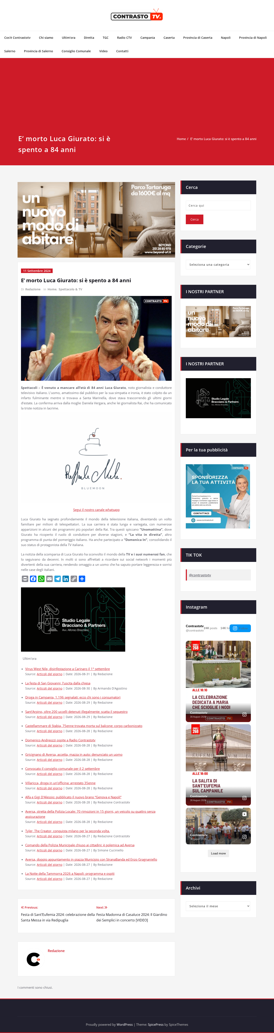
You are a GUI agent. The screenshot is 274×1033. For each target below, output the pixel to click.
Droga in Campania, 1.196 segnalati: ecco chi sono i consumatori (73, 697)
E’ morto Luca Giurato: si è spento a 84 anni (223, 139)
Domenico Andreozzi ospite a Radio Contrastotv (60, 740)
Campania (147, 38)
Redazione (32, 289)
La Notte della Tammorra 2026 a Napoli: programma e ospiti (70, 873)
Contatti (122, 51)
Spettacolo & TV (70, 289)
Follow (243, 628)
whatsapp (112, 510)
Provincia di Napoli (253, 38)
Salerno (9, 51)
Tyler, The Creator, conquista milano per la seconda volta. (67, 831)
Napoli (226, 38)
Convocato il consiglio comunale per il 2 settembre (62, 768)
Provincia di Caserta (197, 38)
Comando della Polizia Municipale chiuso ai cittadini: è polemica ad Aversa (79, 845)
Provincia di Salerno (38, 51)
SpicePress (156, 1024)
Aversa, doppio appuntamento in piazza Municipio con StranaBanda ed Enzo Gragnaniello (91, 859)
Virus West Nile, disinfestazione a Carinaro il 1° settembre (67, 669)
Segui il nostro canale (89, 510)
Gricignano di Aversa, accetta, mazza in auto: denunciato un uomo (73, 754)
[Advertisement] (137, 101)
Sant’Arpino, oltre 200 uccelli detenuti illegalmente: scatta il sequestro (76, 711)
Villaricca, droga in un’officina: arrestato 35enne (60, 783)
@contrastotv (200, 575)
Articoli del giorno (49, 674)
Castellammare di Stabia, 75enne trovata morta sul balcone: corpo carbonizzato (83, 726)
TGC (106, 38)
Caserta (169, 38)
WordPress (125, 1024)
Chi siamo (46, 38)
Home (181, 139)
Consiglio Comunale (76, 51)
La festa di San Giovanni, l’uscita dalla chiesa (57, 683)
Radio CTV (124, 38)
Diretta (89, 38)
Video (103, 51)
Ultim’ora (68, 38)
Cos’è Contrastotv (17, 38)
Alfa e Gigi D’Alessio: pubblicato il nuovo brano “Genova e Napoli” (73, 797)
